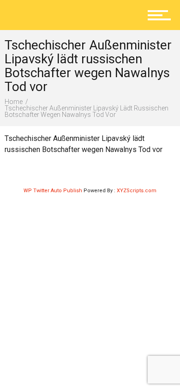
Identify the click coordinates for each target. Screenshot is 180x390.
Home (14, 101)
